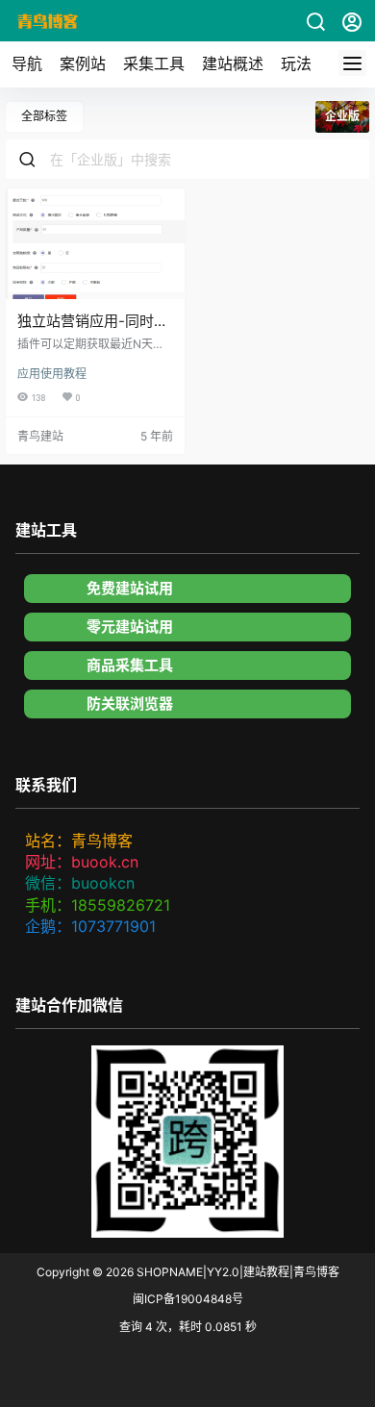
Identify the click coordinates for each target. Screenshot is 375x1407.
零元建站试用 (130, 626)
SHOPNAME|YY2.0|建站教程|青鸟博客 (236, 1272)
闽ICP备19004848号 (188, 1299)
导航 (27, 63)
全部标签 (44, 116)
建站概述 (232, 63)
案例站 (83, 63)
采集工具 (154, 63)
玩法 (296, 63)
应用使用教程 (52, 373)
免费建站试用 (130, 588)
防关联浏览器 (130, 703)
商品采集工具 (130, 665)
